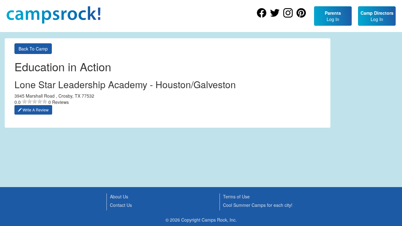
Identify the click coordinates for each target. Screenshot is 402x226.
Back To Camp (33, 49)
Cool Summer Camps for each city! (257, 205)
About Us (119, 196)
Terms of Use (236, 196)
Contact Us (121, 205)
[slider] (34, 101)
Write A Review (35, 109)
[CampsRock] (53, 15)
